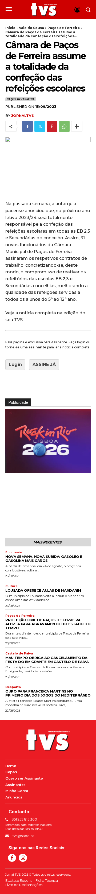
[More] (76, 126)
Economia (13, 552)
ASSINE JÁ (44, 364)
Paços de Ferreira (63, 28)
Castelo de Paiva (19, 653)
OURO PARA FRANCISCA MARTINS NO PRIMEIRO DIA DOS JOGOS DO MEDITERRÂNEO (47, 693)
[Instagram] (23, 858)
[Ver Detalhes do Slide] (48, 469)
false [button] (12, 468)
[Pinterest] (52, 126)
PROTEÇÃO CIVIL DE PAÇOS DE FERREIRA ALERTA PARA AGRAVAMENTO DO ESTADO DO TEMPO (47, 624)
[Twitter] (39, 126)
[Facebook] (27, 126)
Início (10, 28)
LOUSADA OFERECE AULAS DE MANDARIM (43, 590)
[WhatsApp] (64, 126)
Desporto (13, 687)
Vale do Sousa (31, 28)
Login (15, 364)
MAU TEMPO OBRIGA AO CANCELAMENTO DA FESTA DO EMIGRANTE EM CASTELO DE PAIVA (47, 660)
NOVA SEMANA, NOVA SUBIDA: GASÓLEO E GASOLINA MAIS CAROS (43, 558)
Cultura (11, 586)
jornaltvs (22, 115)
